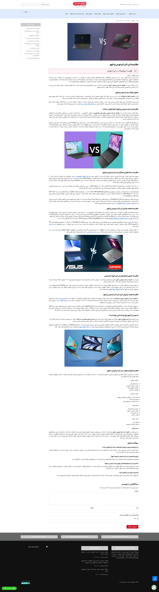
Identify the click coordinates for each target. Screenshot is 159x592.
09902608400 (97, 557)
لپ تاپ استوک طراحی (92, 232)
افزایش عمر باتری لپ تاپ (34, 48)
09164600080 (97, 566)
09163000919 (98, 574)
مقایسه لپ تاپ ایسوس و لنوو (33, 28)
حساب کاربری (136, 5)
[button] (24, 11)
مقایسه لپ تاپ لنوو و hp (34, 35)
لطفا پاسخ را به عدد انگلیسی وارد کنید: (128, 515)
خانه (137, 21)
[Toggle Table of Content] (135, 71)
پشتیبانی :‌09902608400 (125, 5)
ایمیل (92, 508)
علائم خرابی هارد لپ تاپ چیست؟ (32, 38)
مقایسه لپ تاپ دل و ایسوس (33, 41)
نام (137, 508)
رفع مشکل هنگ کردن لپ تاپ (33, 58)
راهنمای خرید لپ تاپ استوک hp (32, 51)
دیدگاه (136, 491)
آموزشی (133, 21)
